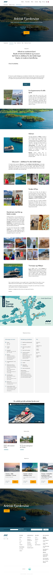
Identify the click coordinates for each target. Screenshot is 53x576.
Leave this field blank (7, 529)
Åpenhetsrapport (37, 544)
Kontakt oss (29, 537)
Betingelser (29, 542)
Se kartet (25, 84)
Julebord (20, 550)
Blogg (40, 1)
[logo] (6, 535)
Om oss (36, 537)
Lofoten (20, 537)
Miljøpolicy (36, 539)
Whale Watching (6, 449)
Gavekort (36, 1)
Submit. (46, 529)
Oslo (20, 539)
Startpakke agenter (30, 547)
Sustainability (21, 449)
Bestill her (26, 32)
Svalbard (20, 544)
